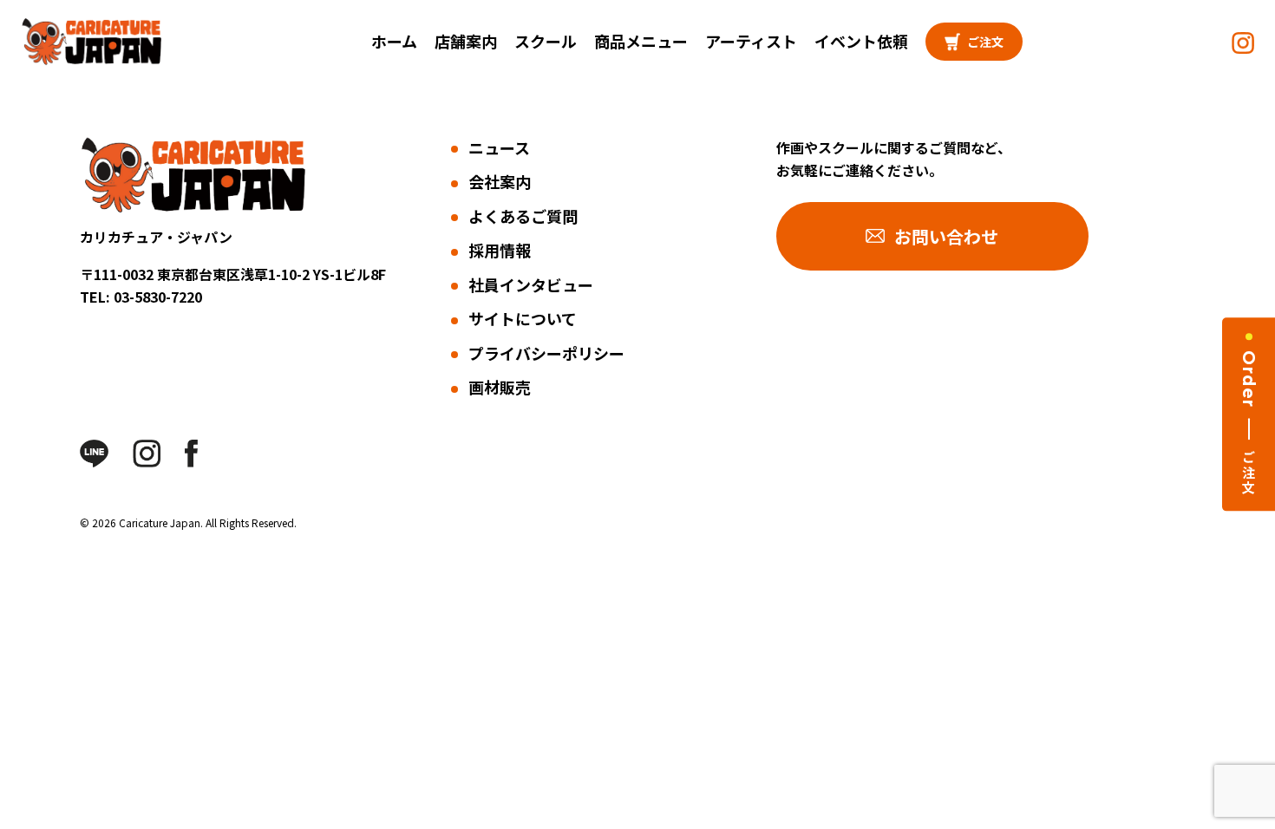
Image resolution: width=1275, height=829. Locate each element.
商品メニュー (641, 40)
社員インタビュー (530, 284)
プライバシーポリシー (546, 353)
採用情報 (499, 249)
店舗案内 (466, 40)
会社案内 (499, 181)
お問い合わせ (946, 236)
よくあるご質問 (523, 216)
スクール (545, 40)
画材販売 (499, 386)
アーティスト (751, 40)
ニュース (499, 147)
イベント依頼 (861, 40)
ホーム (394, 40)
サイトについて (522, 318)
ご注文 (985, 41)
